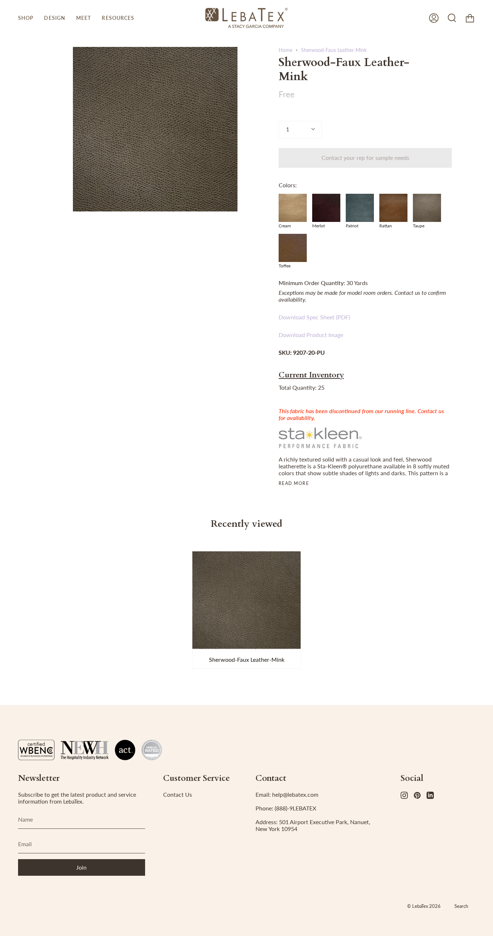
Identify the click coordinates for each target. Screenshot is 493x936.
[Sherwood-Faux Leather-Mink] (246, 600)
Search (461, 906)
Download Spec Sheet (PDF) (314, 317)
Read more (294, 483)
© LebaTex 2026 (424, 906)
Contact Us (177, 794)
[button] (26, 18)
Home (285, 50)
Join (81, 867)
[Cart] (470, 18)
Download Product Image (311, 334)
